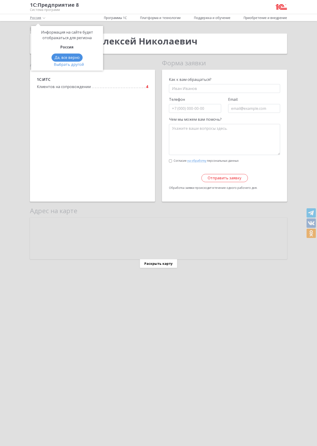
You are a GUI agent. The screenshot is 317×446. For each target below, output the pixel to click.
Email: (233, 99)
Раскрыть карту (158, 263)
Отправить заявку (224, 177)
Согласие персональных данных (206, 161)
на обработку (196, 160)
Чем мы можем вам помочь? (195, 119)
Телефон (177, 99)
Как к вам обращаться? (190, 79)
